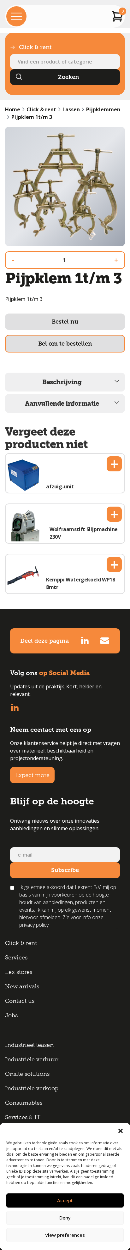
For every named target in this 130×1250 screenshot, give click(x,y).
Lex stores (18, 972)
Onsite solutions (27, 1074)
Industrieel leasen (29, 1045)
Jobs (11, 1015)
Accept (65, 1200)
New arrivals (22, 986)
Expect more (32, 775)
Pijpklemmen (103, 109)
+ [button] (114, 463)
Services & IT (22, 1117)
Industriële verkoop (31, 1088)
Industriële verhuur (31, 1059)
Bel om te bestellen (65, 344)
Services (16, 957)
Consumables (23, 1103)
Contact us (19, 1001)
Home (12, 109)
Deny (65, 1217)
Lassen (71, 109)
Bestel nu (65, 322)
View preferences (65, 1235)
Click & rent (41, 109)
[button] (120, 1131)
